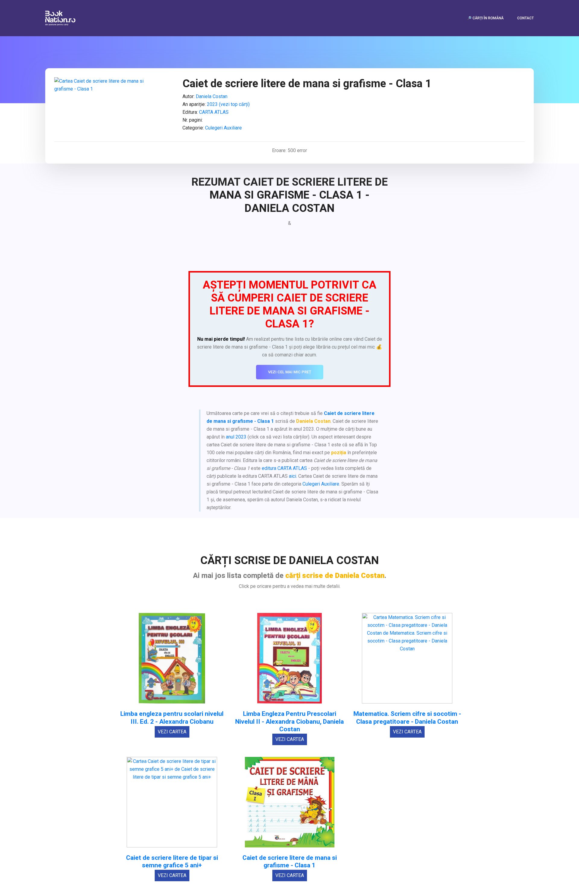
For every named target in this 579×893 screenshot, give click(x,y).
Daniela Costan (211, 96)
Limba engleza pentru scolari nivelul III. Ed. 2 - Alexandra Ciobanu (171, 717)
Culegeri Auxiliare (223, 128)
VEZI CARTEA (172, 732)
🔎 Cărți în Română (485, 18)
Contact (525, 18)
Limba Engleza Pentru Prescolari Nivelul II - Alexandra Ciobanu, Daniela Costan (289, 721)
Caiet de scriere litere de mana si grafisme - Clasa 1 (289, 861)
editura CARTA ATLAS (284, 468)
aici (292, 476)
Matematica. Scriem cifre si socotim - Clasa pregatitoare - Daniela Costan (407, 717)
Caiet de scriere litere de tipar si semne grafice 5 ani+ (172, 861)
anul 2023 (236, 437)
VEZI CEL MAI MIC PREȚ (289, 372)
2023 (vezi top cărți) (228, 104)
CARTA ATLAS (214, 112)
